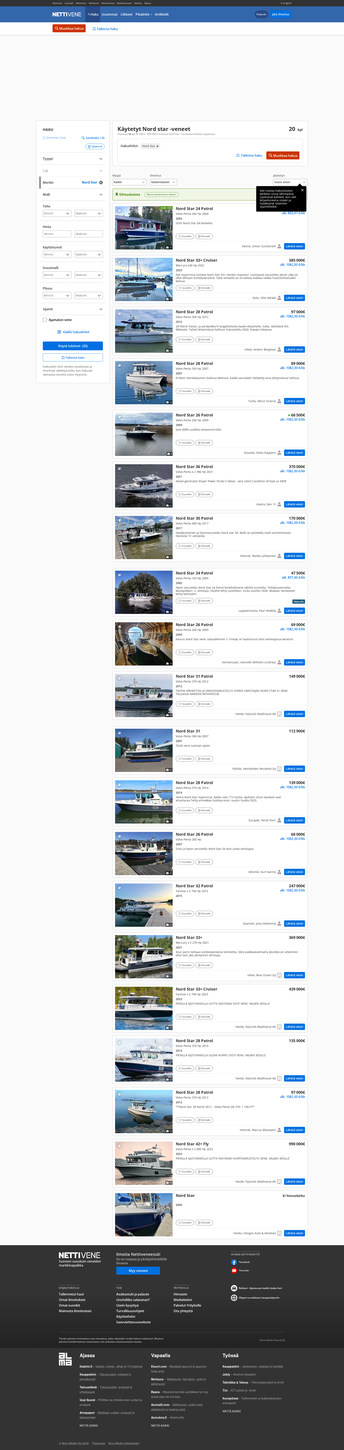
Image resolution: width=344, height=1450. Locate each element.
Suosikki (187, 236)
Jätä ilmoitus (280, 14)
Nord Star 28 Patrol (210, 331)
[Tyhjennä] (102, 182)
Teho (46, 206)
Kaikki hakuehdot (76, 332)
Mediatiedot (183, 1300)
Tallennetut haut (71, 1294)
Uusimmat (109, 14)
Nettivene (67, 14)
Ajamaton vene (60, 320)
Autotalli (69, 3)
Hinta (47, 226)
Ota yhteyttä (183, 1311)
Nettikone (94, 3)
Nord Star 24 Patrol (210, 228)
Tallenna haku (107, 29)
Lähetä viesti (294, 246)
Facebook (244, 1262)
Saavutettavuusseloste (133, 1322)
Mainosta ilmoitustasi (75, 1311)
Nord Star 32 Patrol (210, 905)
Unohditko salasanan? (133, 1300)
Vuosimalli (50, 267)
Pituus (47, 288)
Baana (148, 3)
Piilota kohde (119, 210)
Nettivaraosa (107, 3)
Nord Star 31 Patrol (210, 695)
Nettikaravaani (124, 3)
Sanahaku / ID (95, 138)
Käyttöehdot (125, 1316)
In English (286, 3)
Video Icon (144, 537)
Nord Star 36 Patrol (210, 486)
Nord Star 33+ (210, 279)
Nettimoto (81, 3)
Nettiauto (57, 3)
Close (302, 190)
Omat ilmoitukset (72, 1300)
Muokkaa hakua (71, 28)
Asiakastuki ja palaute (132, 1294)
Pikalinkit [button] (142, 14)
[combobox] (73, 182)
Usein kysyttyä (127, 1305)
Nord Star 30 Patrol (210, 537)
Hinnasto (180, 1294)
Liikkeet (126, 14)
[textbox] (70, 182)
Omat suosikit (69, 1305)
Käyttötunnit (52, 247)
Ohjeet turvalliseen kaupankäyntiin (259, 1297)
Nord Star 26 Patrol (210, 434)
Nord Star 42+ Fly (210, 1163)
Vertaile (205, 236)
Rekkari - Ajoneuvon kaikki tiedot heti (260, 1288)
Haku (95, 14)
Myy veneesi (138, 1270)
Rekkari (138, 3)
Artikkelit (162, 14)
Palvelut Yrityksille (187, 1305)
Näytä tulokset (73, 346)
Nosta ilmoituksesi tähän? (161, 194)
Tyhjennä (96, 146)
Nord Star (210, 750)
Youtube (244, 1270)
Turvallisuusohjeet (130, 1311)
